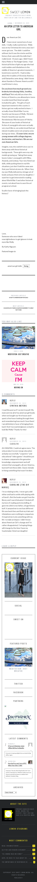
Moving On (18, 387)
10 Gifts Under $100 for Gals (18, 296)
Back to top (17, 877)
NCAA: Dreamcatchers (10, 846)
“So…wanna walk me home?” (12, 854)
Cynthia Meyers (18, 405)
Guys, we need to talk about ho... (15, 858)
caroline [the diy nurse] (15, 486)
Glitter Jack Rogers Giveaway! (14, 850)
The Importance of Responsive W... (15, 862)
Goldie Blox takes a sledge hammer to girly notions (18, 308)
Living (10, 23)
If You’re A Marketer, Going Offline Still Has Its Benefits (16, 747)
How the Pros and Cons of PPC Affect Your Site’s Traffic (17, 764)
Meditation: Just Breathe (18, 354)
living (26, 266)
